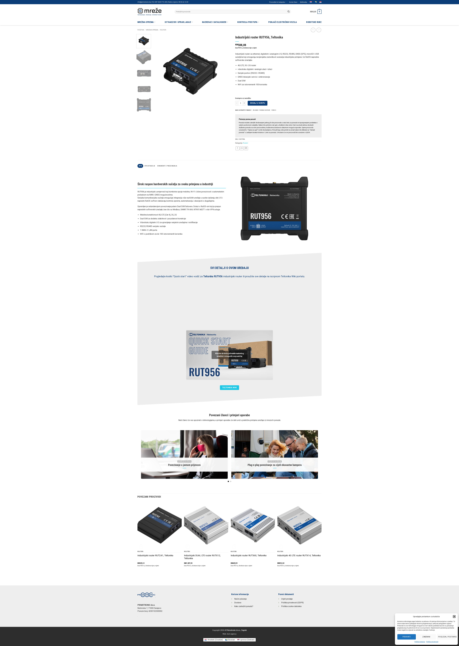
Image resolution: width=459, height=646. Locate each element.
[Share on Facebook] (237, 148)
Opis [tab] (140, 166)
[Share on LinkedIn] (246, 148)
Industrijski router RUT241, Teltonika (155, 555)
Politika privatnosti (432, 642)
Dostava (237, 602)
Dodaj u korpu (257, 103)
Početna (140, 30)
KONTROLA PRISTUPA (247, 22)
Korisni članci (293, 2)
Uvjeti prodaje (287, 599)
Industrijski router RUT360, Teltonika (248, 555)
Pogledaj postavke (446, 637)
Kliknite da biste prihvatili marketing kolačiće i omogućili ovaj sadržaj (229, 355)
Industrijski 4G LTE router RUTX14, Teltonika (299, 555)
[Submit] (289, 12)
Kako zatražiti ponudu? (243, 606)
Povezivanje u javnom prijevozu (184, 464)
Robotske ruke (314, 22)
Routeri (163, 30)
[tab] (243, 110)
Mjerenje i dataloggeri (214, 22)
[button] (454, 616)
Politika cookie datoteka (291, 606)
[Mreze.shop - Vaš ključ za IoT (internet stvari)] (154, 11)
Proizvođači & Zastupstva (277, 2)
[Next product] (313, 30)
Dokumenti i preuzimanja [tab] (167, 166)
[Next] (223, 71)
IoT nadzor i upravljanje (178, 22)
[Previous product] (319, 30)
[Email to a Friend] (242, 148)
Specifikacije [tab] (149, 166)
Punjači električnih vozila (282, 22)
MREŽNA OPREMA (152, 30)
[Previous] (157, 71)
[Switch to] (311, 2)
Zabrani (426, 637)
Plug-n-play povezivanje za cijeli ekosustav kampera (275, 464)
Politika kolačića (420, 642)
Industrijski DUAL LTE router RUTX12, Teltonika (202, 557)
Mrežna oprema (145, 22)
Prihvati (407, 637)
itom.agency (231, 634)
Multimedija (303, 2)
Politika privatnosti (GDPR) (292, 602)
